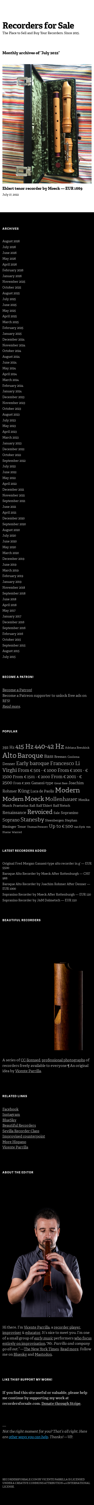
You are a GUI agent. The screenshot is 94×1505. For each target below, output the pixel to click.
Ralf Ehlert (44, 806)
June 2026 (9, 253)
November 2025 (13, 282)
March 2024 (10, 380)
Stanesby (32, 819)
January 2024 (12, 391)
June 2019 (9, 564)
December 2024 (13, 339)
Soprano (11, 820)
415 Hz (24, 746)
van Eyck (79, 827)
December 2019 (13, 559)
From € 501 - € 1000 (37, 770)
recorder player (67, 1327)
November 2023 (13, 403)
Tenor (21, 827)
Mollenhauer (61, 799)
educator (32, 1332)
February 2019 (12, 576)
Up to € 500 (61, 826)
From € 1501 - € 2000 (31, 776)
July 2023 (9, 420)
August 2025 (11, 293)
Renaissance (14, 812)
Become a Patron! (17, 690)
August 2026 (11, 241)
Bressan (60, 756)
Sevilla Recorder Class (20, 1131)
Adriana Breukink (77, 748)
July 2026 (9, 247)
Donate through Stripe (61, 1403)
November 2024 (13, 345)
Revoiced (40, 812)
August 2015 (11, 651)
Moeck (34, 799)
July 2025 (9, 299)
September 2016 (14, 628)
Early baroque (32, 763)
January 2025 (12, 334)
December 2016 (13, 622)
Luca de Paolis (42, 791)
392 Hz (8, 747)
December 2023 (13, 397)
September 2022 (14, 461)
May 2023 (9, 426)
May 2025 (9, 311)
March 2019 (10, 570)
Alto (9, 755)
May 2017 (8, 610)
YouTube (32, 1466)
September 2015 (14, 645)
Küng (23, 791)
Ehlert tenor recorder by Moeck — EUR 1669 (42, 188)
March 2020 (10, 553)
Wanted (17, 832)
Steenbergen (54, 820)
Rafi (32, 806)
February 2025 (12, 328)
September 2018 (14, 593)
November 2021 (13, 495)
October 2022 (11, 455)
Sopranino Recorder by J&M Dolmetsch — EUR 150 (39, 900)
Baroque (30, 755)
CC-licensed (30, 1060)
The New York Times (41, 1349)
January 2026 (12, 276)
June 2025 (9, 305)
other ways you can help (28, 1437)
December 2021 (13, 489)
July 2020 (9, 535)
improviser (11, 1332)
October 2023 (11, 409)
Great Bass (60, 783)
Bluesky (20, 1354)
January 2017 (11, 616)
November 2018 (13, 587)
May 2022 (9, 478)
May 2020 (9, 547)
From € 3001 (21, 783)
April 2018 (9, 605)
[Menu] (8, 6)
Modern (67, 790)
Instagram (11, 1114)
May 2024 (9, 368)
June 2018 (9, 599)
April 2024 (9, 374)
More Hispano (14, 1142)
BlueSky (9, 1120)
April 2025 (9, 316)
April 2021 (9, 512)
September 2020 (14, 524)
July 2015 (9, 657)
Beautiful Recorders (19, 1125)
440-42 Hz (49, 746)
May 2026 (9, 259)
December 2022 (13, 449)
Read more (69, 1349)
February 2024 (12, 386)
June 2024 (9, 362)
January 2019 (11, 582)
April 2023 (9, 432)
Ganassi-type (42, 783)
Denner (8, 763)
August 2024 (11, 357)
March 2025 (10, 322)
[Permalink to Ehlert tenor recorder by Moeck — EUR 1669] (47, 182)
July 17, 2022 (10, 195)
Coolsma (73, 757)
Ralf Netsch (61, 806)
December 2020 (13, 518)
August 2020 (11, 530)
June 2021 (9, 507)
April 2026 (9, 264)
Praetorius (20, 806)
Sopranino (69, 812)
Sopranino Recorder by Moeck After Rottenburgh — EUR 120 (46, 894)
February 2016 (12, 634)
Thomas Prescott (37, 827)
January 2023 (11, 443)
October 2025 (11, 287)
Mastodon (43, 1354)
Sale (57, 813)
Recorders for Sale (38, 25)
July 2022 (9, 466)
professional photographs (63, 1060)
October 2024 (11, 351)
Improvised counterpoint (23, 1136)
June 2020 (9, 541)
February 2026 (12, 270)
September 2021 (13, 501)
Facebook (10, 1109)
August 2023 (11, 414)
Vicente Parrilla (28, 1071)
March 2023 (10, 437)
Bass (48, 756)
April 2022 (9, 484)
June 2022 (9, 472)
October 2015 (11, 640)
